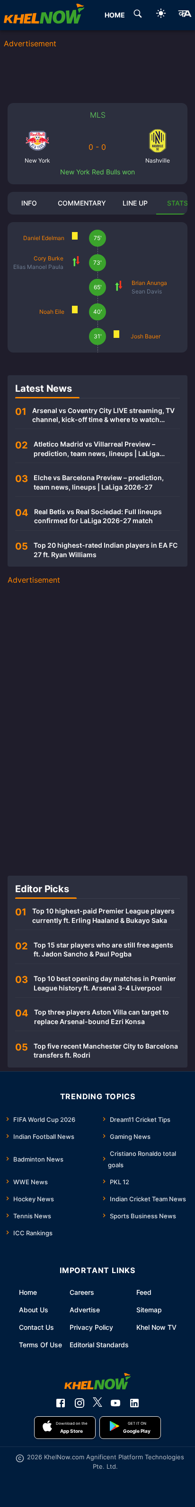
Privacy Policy (91, 1327)
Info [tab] (29, 203)
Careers (82, 1292)
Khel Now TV (156, 1327)
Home (28, 1292)
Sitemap (149, 1310)
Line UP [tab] (135, 203)
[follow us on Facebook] (60, 1403)
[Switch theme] (160, 15)
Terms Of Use (40, 1345)
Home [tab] (115, 15)
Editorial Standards (99, 1345)
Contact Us (36, 1327)
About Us (33, 1310)
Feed (143, 1292)
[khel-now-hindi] (184, 15)
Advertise (85, 1310)
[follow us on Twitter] (97, 1403)
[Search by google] (138, 15)
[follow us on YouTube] (115, 1403)
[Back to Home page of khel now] (44, 15)
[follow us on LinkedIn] (134, 1403)
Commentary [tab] (82, 203)
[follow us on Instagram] (79, 1403)
